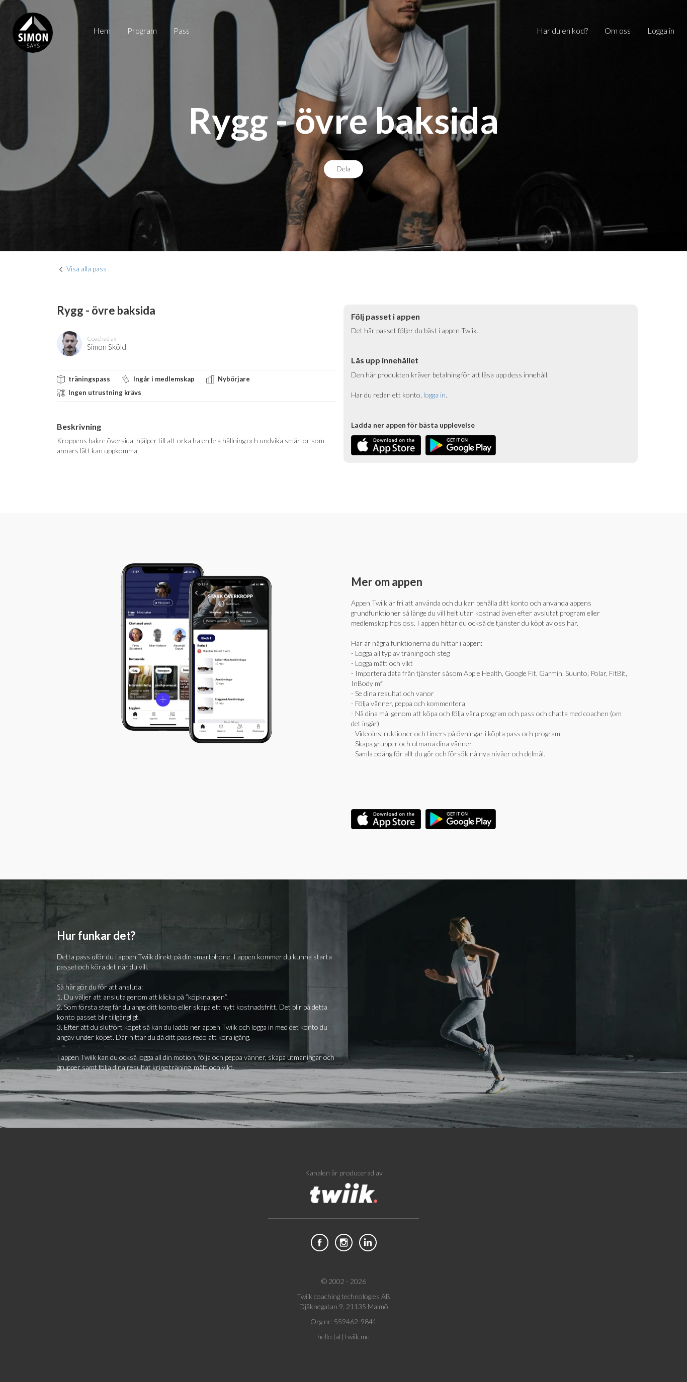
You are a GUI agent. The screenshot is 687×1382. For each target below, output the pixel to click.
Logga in (660, 30)
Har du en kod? (562, 30)
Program (142, 30)
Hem (102, 30)
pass (182, 30)
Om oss (618, 30)
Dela (343, 169)
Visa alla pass (86, 268)
